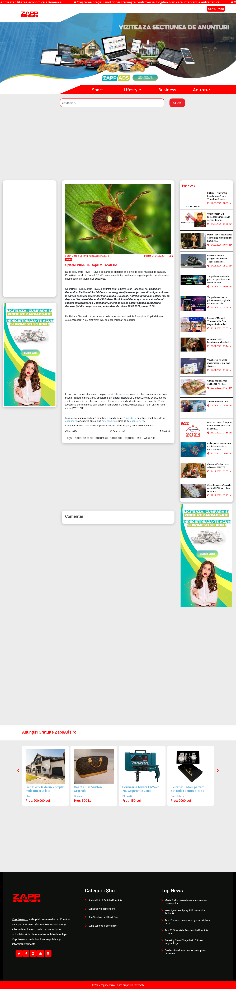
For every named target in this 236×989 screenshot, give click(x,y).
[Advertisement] (118, 150)
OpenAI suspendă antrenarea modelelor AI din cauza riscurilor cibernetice (169, 2)
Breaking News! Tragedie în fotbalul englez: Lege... (184, 942)
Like (72, 431)
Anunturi (202, 89)
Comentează (118, 431)
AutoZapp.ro (108, 420)
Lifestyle (132, 89)
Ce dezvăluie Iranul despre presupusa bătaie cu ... (185, 952)
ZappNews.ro (137, 420)
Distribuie (166, 431)
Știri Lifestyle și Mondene (102, 908)
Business (167, 89)
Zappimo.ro (71, 420)
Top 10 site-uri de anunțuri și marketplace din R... (187, 921)
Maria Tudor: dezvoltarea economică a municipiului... (186, 901)
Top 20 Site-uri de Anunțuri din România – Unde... (186, 931)
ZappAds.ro (130, 417)
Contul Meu (216, 9)
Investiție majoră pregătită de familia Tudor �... (185, 911)
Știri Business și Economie (102, 925)
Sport (97, 89)
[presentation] (18, 769)
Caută (177, 103)
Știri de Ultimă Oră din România (105, 900)
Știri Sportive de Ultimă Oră (103, 917)
